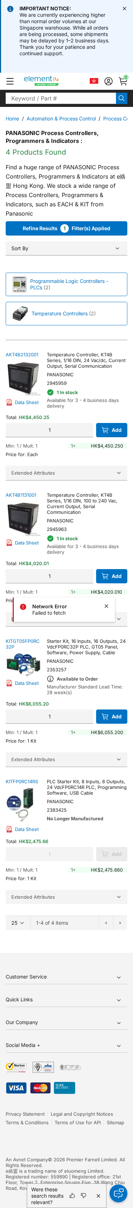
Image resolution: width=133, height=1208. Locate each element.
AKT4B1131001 (21, 495)
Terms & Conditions (27, 1122)
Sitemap (115, 1122)
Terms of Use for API (78, 1122)
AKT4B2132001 (22, 354)
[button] (10, 81)
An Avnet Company (27, 1159)
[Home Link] (55, 81)
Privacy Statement (25, 1114)
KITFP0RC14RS (22, 781)
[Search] (121, 98)
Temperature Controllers (60, 313)
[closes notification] (124, 8)
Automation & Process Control (61, 118)
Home (12, 118)
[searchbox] (61, 98)
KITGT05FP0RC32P (23, 644)
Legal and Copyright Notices (82, 1114)
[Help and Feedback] (118, 1193)
